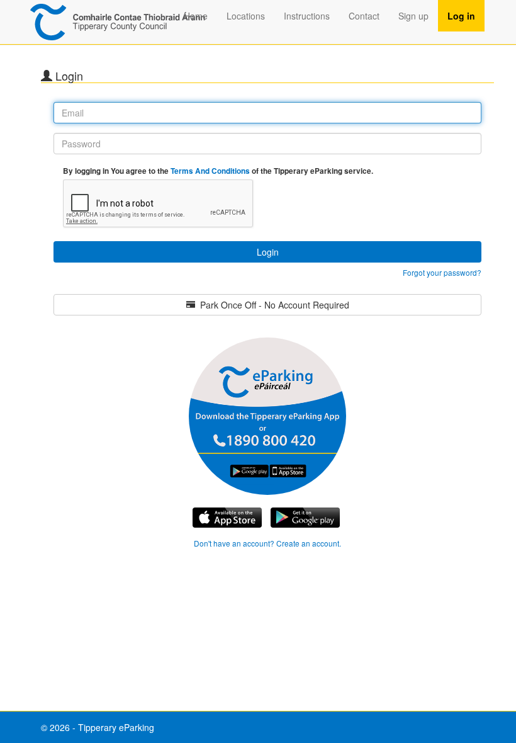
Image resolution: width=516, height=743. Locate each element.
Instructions (307, 15)
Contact (364, 15)
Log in (461, 15)
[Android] (227, 518)
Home (196, 15)
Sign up (413, 15)
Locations (246, 15)
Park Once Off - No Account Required (272, 304)
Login (268, 252)
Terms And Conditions (211, 171)
